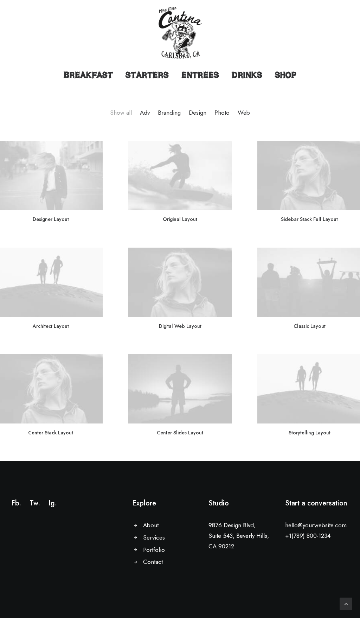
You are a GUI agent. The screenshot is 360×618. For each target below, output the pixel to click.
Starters (147, 75)
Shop (285, 75)
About (151, 525)
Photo (222, 113)
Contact (153, 562)
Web (244, 113)
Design (197, 113)
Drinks (247, 75)
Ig (52, 503)
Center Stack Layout (50, 432)
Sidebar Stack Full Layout (309, 219)
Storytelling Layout (309, 432)
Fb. (16, 503)
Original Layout (180, 219)
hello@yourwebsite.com (316, 525)
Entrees (200, 75)
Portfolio (154, 550)
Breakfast (88, 75)
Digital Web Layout (180, 326)
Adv (145, 113)
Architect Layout (51, 326)
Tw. (35, 503)
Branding (169, 113)
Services (154, 537)
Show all (121, 113)
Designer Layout (51, 219)
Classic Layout (310, 326)
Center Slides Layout (180, 432)
